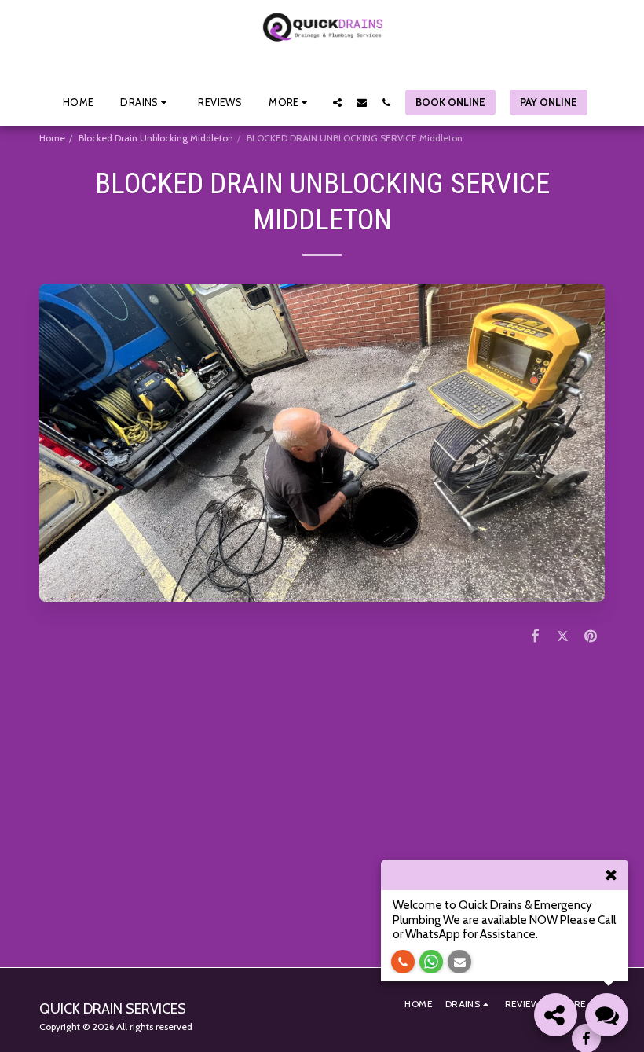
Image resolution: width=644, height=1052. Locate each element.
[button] (146, 102)
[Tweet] (563, 636)
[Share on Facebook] (535, 636)
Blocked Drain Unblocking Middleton (156, 138)
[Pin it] (591, 636)
